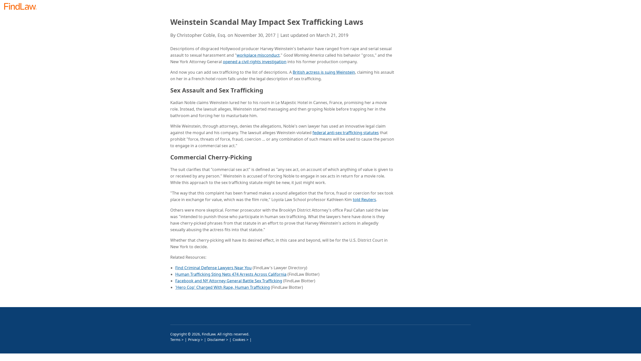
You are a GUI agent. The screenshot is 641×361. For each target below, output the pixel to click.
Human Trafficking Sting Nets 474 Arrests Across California (230, 274)
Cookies (239, 339)
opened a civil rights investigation (254, 61)
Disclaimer (216, 339)
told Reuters (364, 199)
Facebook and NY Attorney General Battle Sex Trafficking (228, 281)
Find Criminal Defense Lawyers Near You (213, 267)
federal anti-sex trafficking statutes (345, 132)
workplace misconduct (258, 55)
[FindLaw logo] (22, 7)
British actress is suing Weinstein (324, 72)
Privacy (194, 339)
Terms (175, 339)
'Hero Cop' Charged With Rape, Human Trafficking (222, 287)
